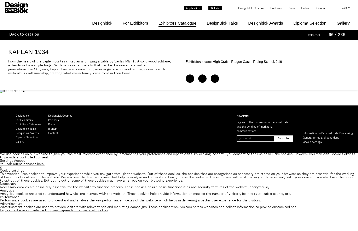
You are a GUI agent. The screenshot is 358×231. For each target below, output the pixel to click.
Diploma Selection (309, 23)
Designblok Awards (265, 23)
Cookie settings (312, 142)
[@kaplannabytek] (202, 78)
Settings (6, 161)
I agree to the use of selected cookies (29, 210)
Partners (276, 8)
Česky (346, 8)
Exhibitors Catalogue (177, 23)
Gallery (343, 23)
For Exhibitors (135, 23)
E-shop (305, 8)
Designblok (102, 23)
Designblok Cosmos (251, 8)
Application (193, 8)
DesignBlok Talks (222, 23)
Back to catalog (24, 34)
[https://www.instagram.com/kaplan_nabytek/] (215, 78)
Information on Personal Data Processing (328, 133)
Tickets (215, 8)
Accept (19, 161)
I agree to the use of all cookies (83, 210)
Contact (321, 8)
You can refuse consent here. (22, 164)
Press (291, 8)
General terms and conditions (321, 137)
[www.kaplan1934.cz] (190, 78)
